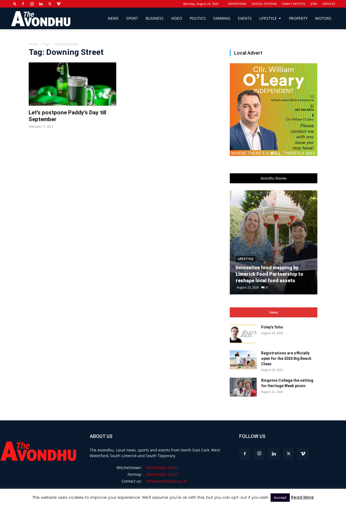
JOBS (313, 4)
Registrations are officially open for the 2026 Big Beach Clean (286, 358)
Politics (198, 18)
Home (33, 44)
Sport (132, 18)
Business (155, 18)
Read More (302, 497)
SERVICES (328, 4)
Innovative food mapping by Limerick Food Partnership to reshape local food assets (269, 274)
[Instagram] (32, 4)
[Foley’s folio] (243, 333)
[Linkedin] (41, 4)
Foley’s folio (272, 327)
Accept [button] (280, 497)
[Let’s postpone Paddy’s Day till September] (72, 84)
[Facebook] (23, 4)
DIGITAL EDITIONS (264, 4)
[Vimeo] (59, 4)
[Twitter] (50, 4)
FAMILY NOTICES (293, 4)
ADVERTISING (237, 4)
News (113, 18)
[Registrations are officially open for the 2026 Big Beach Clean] (243, 359)
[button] (15, 4)
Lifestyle (268, 18)
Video (176, 18)
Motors (323, 18)
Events (245, 18)
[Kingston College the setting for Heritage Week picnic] (243, 387)
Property (298, 18)
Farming (221, 18)
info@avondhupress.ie (166, 481)
